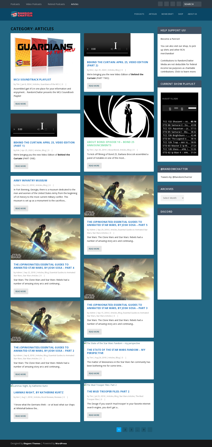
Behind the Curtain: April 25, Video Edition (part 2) (117, 63)
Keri (18, 397)
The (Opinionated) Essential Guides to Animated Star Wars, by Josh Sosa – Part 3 (117, 306)
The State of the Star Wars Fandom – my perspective (116, 351)
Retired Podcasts (56, 4)
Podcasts (15, 4)
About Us (192, 14)
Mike (18, 185)
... (137, 429)
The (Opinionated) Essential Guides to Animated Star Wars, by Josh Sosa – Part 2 (44, 349)
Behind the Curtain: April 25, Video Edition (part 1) (44, 144)
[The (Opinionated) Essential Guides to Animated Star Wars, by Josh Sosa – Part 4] (45, 239)
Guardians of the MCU (50, 84)
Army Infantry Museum (30, 180)
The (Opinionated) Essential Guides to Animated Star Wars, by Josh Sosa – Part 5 (117, 223)
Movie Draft (168, 14)
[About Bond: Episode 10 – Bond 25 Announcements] (119, 116)
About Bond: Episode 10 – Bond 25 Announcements (110, 143)
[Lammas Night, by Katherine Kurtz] (45, 386)
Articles (74, 4)
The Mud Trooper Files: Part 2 (108, 391)
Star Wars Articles (30, 275)
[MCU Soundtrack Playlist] (45, 54)
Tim (18, 84)
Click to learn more (185, 71)
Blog (44, 150)
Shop (180, 14)
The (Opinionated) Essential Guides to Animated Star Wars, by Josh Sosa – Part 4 (44, 266)
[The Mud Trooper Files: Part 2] (119, 385)
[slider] (191, 108)
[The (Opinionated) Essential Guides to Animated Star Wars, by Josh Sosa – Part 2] (45, 322)
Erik (17, 150)
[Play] (167, 108)
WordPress (61, 443)
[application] (179, 108)
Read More (21, 103)
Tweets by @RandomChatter (176, 177)
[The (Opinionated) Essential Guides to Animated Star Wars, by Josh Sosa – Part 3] (119, 279)
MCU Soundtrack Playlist (32, 79)
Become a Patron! (170, 38)
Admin (19, 272)
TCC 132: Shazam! (172, 95)
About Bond (113, 150)
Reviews (57, 397)
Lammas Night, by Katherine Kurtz (38, 392)
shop (185, 45)
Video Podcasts (34, 4)
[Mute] (187, 108)
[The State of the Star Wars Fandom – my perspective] (119, 343)
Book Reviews (47, 397)
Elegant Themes (32, 443)
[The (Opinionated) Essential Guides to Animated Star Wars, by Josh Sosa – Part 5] (119, 196)
